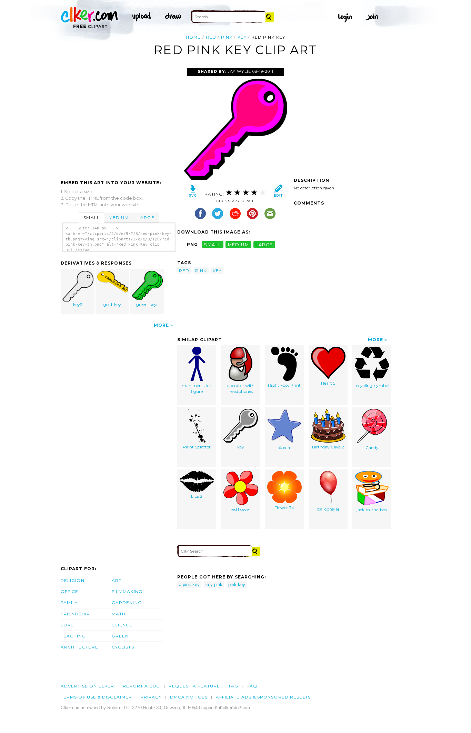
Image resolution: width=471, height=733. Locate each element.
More (161, 325)
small (212, 244)
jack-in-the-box (372, 509)
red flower (240, 509)
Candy (372, 447)
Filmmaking (127, 591)
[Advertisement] (119, 119)
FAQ (252, 686)
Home (193, 37)
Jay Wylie (239, 71)
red (211, 37)
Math (119, 613)
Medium (119, 217)
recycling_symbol (371, 385)
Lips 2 (196, 496)
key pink (214, 584)
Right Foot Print (284, 385)
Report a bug (141, 686)
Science (122, 624)
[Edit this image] (278, 192)
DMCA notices (189, 697)
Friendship (75, 613)
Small (91, 217)
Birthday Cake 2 (328, 446)
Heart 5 (328, 383)
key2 (77, 304)
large (264, 244)
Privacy (151, 697)
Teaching (73, 635)
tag (233, 686)
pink (226, 37)
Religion (72, 580)
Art (116, 580)
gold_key (112, 304)
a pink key (189, 584)
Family (69, 602)
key (242, 37)
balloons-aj (328, 509)
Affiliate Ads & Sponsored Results (263, 697)
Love (67, 624)
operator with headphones (240, 388)
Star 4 (284, 447)
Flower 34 (284, 507)
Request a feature (194, 686)
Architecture (79, 647)
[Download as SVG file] (192, 192)
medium (238, 244)
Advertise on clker (87, 686)
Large (146, 217)
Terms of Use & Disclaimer (96, 697)
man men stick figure (197, 388)
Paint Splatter (197, 446)
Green (120, 635)
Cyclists (123, 647)
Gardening (127, 602)
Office (69, 591)
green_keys (147, 304)
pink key (236, 584)
